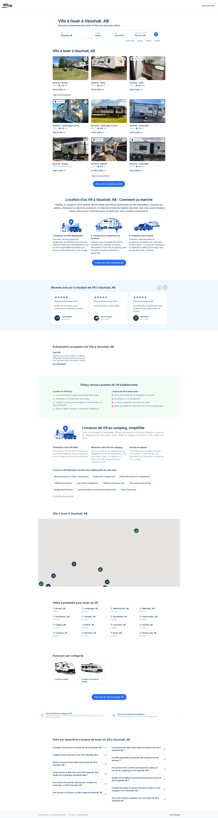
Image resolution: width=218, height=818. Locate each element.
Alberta (148, 41)
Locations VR (129, 41)
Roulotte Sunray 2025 (143, 301)
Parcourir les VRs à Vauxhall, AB (109, 697)
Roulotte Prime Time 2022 (105, 301)
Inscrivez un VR (208, 6)
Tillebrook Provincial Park (114, 483)
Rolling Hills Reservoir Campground (134, 476)
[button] (76, 34)
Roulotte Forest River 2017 (66, 301)
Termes (71, 815)
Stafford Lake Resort (63, 483)
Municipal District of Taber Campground (71, 476)
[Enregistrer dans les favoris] (86, 59)
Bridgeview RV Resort (63, 490)
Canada (139, 41)
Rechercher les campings (63, 496)
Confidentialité (82, 815)
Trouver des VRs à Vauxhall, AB (109, 263)
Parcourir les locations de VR (109, 184)
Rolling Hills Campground (104, 476)
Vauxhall (157, 41)
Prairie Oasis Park (128, 490)
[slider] (61, 85)
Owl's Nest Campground (87, 483)
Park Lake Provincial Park (140, 483)
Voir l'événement (59, 364)
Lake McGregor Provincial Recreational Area (97, 490)
